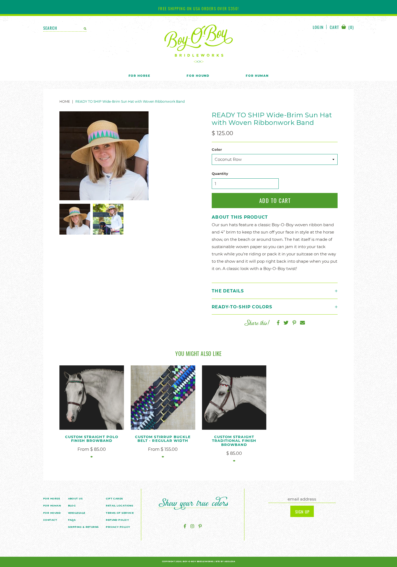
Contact (50, 519)
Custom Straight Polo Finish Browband (91, 439)
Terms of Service (120, 512)
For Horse (139, 76)
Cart (342, 27)
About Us (75, 498)
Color (217, 150)
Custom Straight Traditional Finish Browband (234, 441)
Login (318, 27)
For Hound (198, 76)
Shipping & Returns (83, 526)
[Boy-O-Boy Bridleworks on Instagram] (192, 526)
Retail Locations (119, 505)
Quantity (220, 174)
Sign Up (302, 512)
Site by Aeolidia (225, 561)
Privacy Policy (118, 526)
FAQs (72, 519)
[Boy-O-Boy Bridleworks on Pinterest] (200, 526)
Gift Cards (114, 498)
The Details (228, 290)
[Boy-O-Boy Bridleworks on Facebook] (185, 526)
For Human (257, 76)
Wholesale (76, 512)
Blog (72, 505)
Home (64, 101)
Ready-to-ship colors (242, 306)
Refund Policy (117, 519)
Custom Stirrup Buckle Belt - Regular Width (163, 439)
